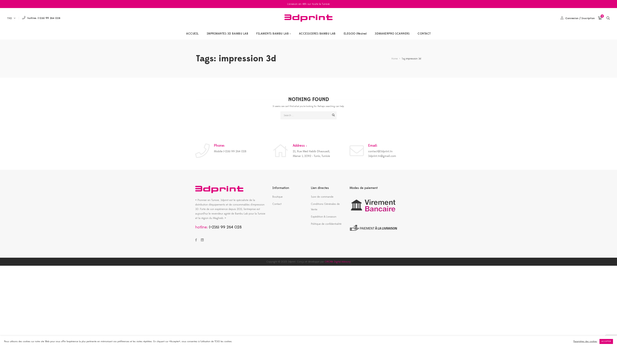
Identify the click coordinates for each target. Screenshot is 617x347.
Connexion (572, 18)
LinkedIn (202, 240)
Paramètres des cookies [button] (585, 341)
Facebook (196, 240)
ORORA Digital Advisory (338, 261)
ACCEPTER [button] (606, 341)
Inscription (588, 18)
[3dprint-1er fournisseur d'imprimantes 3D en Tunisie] (308, 18)
